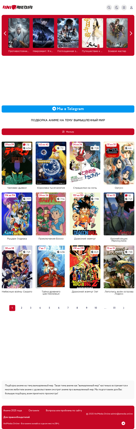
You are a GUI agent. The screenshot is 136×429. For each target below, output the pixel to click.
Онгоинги (34, 410)
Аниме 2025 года (12, 410)
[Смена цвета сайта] (116, 7)
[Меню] (124, 7)
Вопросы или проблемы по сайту (64, 410)
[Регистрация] (131, 7)
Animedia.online (18, 7)
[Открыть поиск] (109, 7)
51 (114, 308)
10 (96, 308)
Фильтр (70, 131)
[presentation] (5, 33)
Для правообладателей (16, 417)
